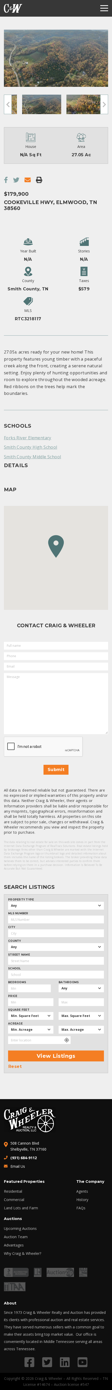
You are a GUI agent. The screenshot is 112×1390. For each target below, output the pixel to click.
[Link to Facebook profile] (29, 1362)
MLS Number (18, 913)
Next (104, 104)
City (11, 927)
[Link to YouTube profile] (83, 1362)
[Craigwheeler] (13, 8)
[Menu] (104, 8)
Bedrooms (17, 982)
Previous (8, 104)
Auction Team (16, 1237)
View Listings (56, 1056)
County (14, 941)
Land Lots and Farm (21, 1208)
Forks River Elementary (27, 438)
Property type (21, 899)
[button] (56, 546)
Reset (15, 1066)
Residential (13, 1191)
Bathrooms (69, 982)
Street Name (19, 955)
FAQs (80, 1208)
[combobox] (56, 906)
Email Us (17, 1166)
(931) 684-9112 (23, 1157)
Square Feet (18, 1010)
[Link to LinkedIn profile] (65, 1362)
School (14, 968)
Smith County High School (30, 447)
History (82, 1200)
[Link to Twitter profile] (47, 1362)
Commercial (14, 1200)
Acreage (15, 1023)
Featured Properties (24, 1181)
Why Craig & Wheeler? (22, 1253)
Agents (82, 1191)
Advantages (14, 1245)
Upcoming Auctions (20, 1228)
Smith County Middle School (32, 457)
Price (12, 996)
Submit (56, 769)
